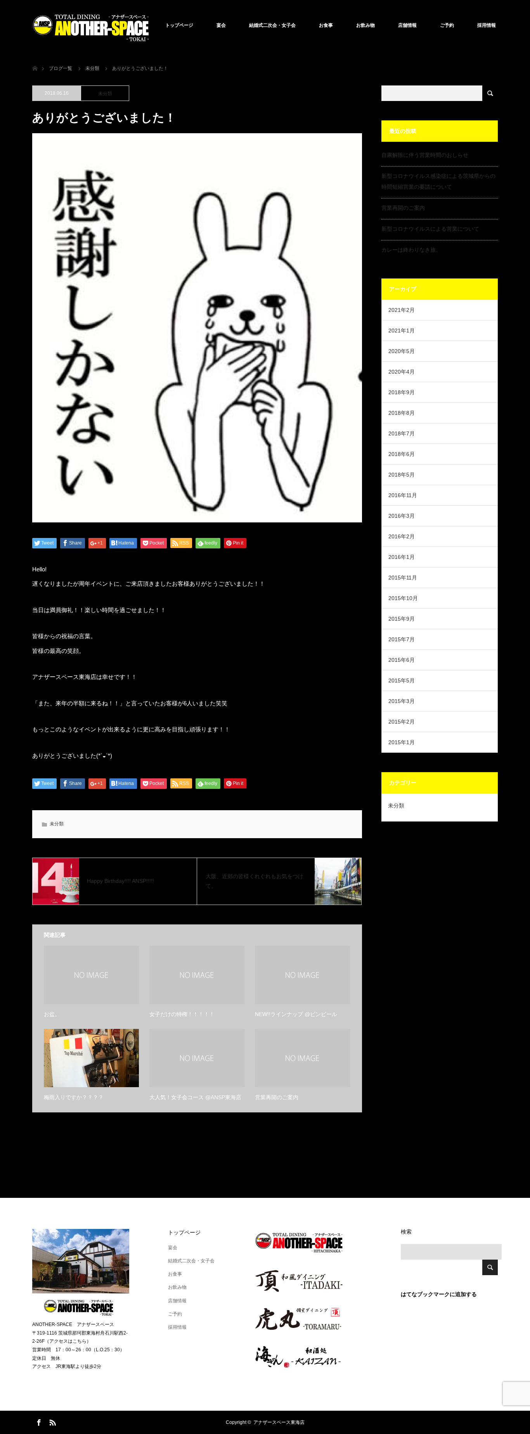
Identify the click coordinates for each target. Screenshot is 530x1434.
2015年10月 (403, 598)
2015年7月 (401, 639)
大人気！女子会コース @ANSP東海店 (195, 1097)
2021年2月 (401, 310)
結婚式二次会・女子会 (272, 25)
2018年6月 (401, 454)
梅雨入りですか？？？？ (74, 1097)
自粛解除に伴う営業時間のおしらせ (424, 155)
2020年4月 (401, 372)
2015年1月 (401, 742)
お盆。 (52, 1014)
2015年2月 (401, 722)
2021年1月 (401, 330)
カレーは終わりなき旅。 (411, 250)
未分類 (105, 93)
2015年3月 (401, 701)
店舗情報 (407, 25)
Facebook (38, 1421)
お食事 (326, 25)
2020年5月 (401, 351)
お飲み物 (365, 25)
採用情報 (486, 25)
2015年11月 (402, 577)
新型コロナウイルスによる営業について (430, 229)
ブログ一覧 (60, 68)
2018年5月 (401, 475)
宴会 (221, 25)
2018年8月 (401, 413)
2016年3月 (401, 516)
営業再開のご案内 (276, 1097)
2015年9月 (401, 619)
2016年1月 (401, 557)
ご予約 (447, 25)
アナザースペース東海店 (279, 1422)
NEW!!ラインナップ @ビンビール (296, 1014)
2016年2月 (401, 536)
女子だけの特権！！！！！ (182, 1014)
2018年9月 (401, 392)
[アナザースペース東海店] (90, 25)
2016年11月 (402, 495)
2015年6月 (401, 660)
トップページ (179, 25)
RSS (51, 1421)
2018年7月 (401, 433)
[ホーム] (34, 59)
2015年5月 (401, 680)
